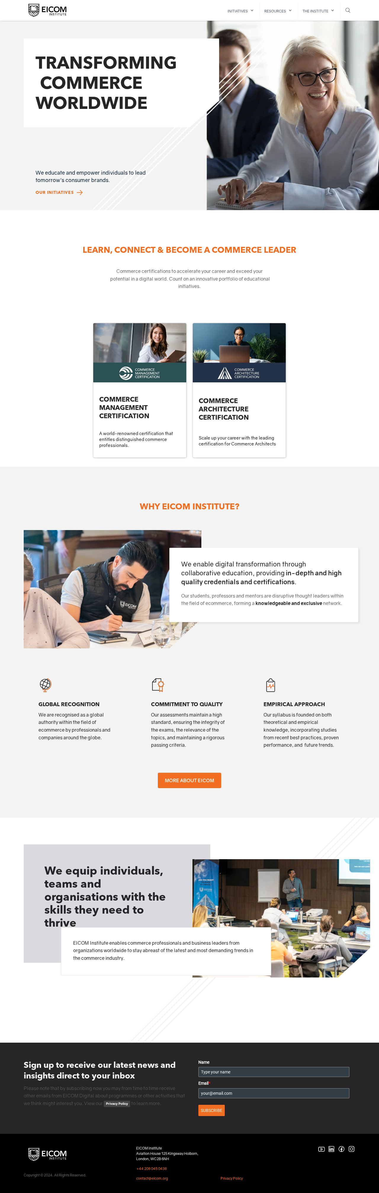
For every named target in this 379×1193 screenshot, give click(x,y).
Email (204, 1083)
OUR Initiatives (55, 193)
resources (275, 11)
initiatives (237, 11)
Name (203, 1062)
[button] (241, 10)
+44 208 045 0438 (151, 1168)
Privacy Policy (117, 1104)
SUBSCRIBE (211, 1110)
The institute (315, 11)
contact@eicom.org (152, 1178)
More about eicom (189, 780)
